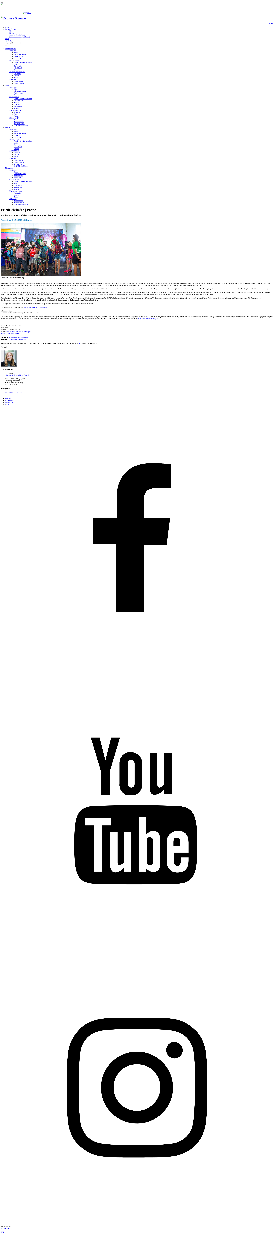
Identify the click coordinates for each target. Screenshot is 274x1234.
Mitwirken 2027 (14, 118)
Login (7, 27)
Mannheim (8, 85)
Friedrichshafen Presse (17, 72)
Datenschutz (9, 402)
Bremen (7, 127)
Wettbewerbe (18, 56)
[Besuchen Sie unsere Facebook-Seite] (137, 678)
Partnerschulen (19, 83)
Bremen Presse (14, 151)
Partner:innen (18, 81)
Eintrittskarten (18, 101)
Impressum (9, 400)
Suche (10, 41)
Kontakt (12, 33)
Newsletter (17, 74)
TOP (2, 1232)
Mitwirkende (18, 68)
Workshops (17, 58)
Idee (10, 31)
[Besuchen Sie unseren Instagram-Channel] (137, 1223)
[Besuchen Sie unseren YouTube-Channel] (137, 951)
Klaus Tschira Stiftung (17, 35)
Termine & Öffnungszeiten (23, 62)
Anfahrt (16, 64)
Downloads (18, 66)
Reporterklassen (19, 124)
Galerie (16, 76)
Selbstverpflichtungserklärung (19, 37)
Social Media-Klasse (21, 126)
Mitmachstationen (20, 54)
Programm (12, 51)
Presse (7, 39)
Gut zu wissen (14, 60)
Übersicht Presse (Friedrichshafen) (16, 393)
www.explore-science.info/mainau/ (36, 307)
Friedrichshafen (10, 49)
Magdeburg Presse (15, 191)
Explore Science (10, 29)
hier (79, 343)
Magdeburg (9, 168)
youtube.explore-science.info (18, 339)
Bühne (16, 52)
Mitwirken (12, 79)
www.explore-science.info (10, 333)
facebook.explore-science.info (19, 337)
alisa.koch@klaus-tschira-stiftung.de (18, 332)
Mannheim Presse (15, 110)
